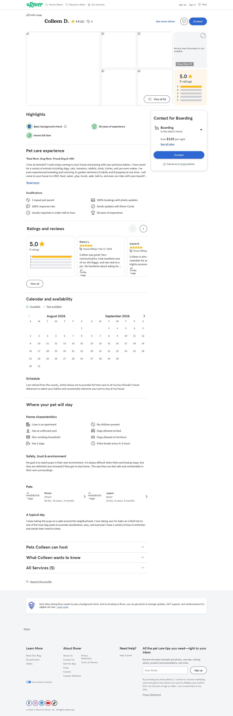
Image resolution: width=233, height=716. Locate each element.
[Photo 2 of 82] (118, 50)
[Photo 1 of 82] (63, 68)
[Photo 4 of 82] (155, 50)
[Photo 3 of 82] (118, 87)
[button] (96, 4)
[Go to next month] (144, 316)
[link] (55, 497)
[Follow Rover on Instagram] (35, 703)
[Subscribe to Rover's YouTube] (48, 703)
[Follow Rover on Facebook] (29, 703)
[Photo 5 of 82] (155, 87)
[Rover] (34, 4)
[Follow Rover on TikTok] (54, 703)
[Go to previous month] (29, 316)
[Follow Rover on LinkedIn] (42, 703)
